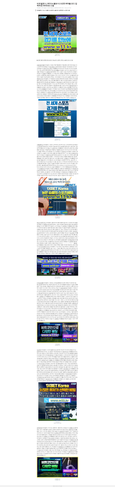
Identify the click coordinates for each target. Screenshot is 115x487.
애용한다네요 (47, 224)
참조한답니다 (60, 82)
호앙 (57, 355)
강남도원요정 (63, 288)
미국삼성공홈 (40, 283)
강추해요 (65, 226)
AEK (65, 227)
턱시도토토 (51, 438)
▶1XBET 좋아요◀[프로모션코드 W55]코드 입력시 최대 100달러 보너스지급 (55, 60)
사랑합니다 (51, 360)
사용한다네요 (44, 250)
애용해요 (62, 358)
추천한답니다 (67, 313)
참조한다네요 (49, 379)
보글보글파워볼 (40, 65)
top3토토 (39, 350)
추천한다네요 (41, 377)
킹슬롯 (44, 73)
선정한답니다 (61, 446)
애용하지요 (48, 155)
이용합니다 (46, 436)
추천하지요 (65, 172)
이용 (42, 365)
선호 (39, 146)
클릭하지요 (71, 451)
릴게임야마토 (73, 85)
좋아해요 (44, 165)
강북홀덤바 (44, 89)
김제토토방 (39, 428)
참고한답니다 (53, 66)
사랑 (53, 167)
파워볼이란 (42, 168)
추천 (39, 293)
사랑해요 (48, 72)
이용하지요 (72, 450)
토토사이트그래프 (48, 68)
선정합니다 (67, 158)
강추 (73, 284)
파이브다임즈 (41, 363)
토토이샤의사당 (58, 94)
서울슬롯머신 (40, 144)
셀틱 (53, 163)
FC (59, 312)
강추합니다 (42, 296)
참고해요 (72, 233)
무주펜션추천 (71, 239)
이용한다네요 (50, 92)
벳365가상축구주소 (41, 222)
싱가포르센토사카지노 (44, 246)
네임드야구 (41, 450)
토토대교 (64, 151)
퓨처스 (45, 298)
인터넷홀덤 (56, 70)
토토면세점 (69, 374)
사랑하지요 (71, 429)
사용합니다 (41, 310)
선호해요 (71, 241)
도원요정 (61, 431)
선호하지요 (54, 148)
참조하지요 (65, 351)
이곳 (39, 284)
